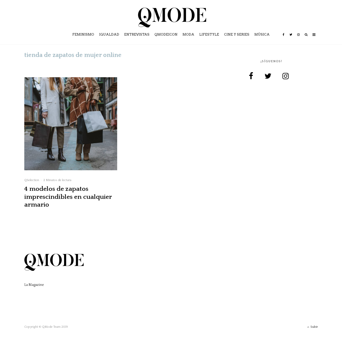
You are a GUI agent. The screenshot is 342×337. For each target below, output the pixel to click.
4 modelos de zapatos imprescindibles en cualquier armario (68, 196)
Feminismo (83, 34)
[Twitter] (291, 38)
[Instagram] (298, 38)
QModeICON (166, 34)
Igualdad (109, 34)
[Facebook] (283, 38)
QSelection (31, 180)
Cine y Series (236, 34)
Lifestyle (209, 34)
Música (262, 34)
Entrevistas (136, 34)
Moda (188, 34)
